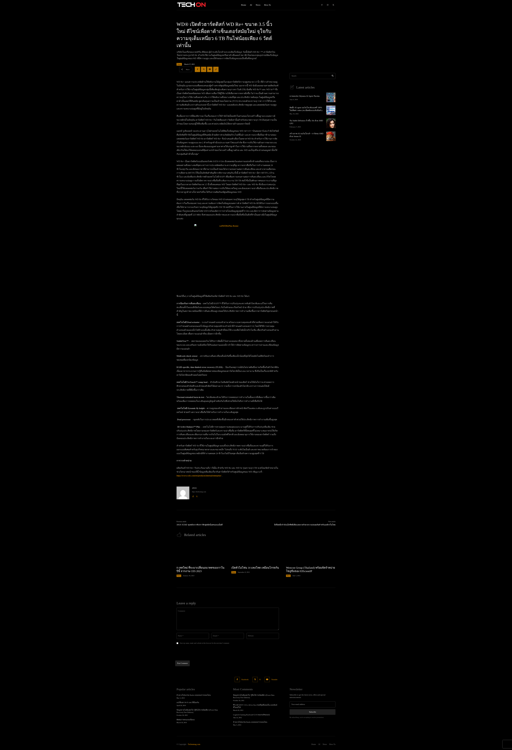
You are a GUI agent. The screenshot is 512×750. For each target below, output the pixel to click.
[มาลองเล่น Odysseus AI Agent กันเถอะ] (330, 97)
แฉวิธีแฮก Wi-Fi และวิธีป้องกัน (188, 702)
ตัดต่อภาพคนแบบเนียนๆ (186, 720)
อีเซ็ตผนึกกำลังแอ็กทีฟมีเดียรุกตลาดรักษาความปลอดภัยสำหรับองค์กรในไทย (304, 525)
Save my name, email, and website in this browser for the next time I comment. (204, 643)
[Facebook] (322, 5)
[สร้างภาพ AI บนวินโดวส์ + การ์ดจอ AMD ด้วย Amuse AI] (330, 136)
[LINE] (209, 69)
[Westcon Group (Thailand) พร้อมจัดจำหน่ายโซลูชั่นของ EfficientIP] (310, 552)
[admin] (183, 493)
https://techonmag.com (199, 492)
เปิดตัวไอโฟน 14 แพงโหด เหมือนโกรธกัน (255, 567)
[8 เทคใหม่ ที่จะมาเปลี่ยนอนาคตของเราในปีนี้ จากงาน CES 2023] (201, 552)
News (179, 64)
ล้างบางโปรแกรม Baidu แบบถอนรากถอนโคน (194, 695)
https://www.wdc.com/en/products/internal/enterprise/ (199, 476)
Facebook (245, 679)
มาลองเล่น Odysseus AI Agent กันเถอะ (305, 96)
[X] (333, 5)
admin (194, 488)
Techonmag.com (194, 744)
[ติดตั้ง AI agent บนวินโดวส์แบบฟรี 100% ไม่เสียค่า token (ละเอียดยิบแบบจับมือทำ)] (330, 110)
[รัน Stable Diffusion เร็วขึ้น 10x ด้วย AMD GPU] (330, 123)
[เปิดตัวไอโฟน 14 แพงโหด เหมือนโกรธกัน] (256, 552)
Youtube (274, 679)
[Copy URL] (216, 69)
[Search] (332, 76)
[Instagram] (327, 5)
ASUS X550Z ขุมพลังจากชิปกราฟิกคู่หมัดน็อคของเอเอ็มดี (200, 525)
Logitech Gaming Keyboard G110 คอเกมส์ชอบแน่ (251, 715)
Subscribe (312, 712)
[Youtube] (267, 679)
